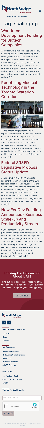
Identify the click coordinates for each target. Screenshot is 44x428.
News (4, 337)
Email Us (5, 383)
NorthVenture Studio (10, 361)
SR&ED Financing (9, 365)
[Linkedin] (9, 322)
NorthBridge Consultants (11, 351)
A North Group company (17, 16)
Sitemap (5, 340)
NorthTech (6, 358)
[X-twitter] (4, 322)
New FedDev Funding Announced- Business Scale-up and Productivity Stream (21, 216)
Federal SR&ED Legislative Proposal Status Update (19, 167)
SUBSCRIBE (8, 413)
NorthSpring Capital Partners (13, 355)
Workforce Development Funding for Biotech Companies (21, 37)
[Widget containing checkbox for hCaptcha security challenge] (20, 406)
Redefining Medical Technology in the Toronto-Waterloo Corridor (19, 89)
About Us (6, 333)
